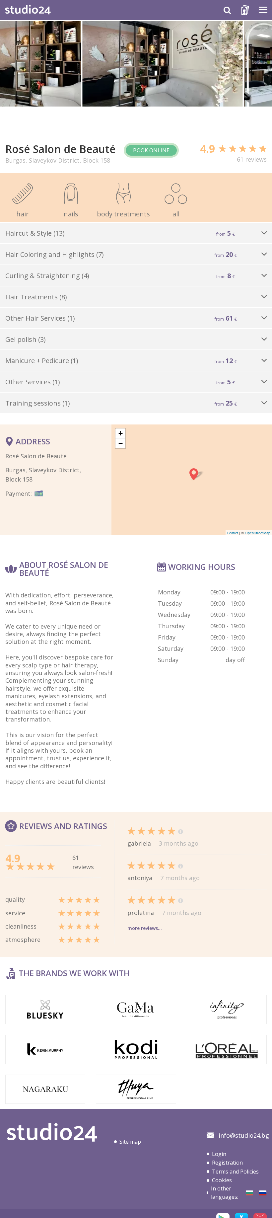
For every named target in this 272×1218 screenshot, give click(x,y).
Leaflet (232, 532)
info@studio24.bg (244, 1135)
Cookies (222, 1180)
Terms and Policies (235, 1171)
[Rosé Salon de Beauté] (249, 1192)
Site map (130, 1141)
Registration (227, 1162)
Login (219, 1154)
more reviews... (144, 928)
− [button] (120, 443)
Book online (151, 150)
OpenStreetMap (257, 532)
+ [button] (120, 433)
